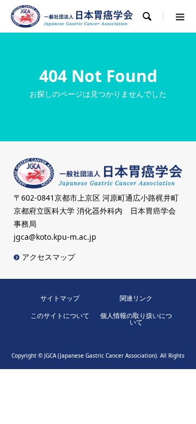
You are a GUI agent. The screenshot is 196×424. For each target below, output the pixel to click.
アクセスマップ (47, 257)
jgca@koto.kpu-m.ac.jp (55, 237)
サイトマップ (59, 298)
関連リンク (136, 298)
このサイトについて (59, 315)
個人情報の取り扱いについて (136, 319)
